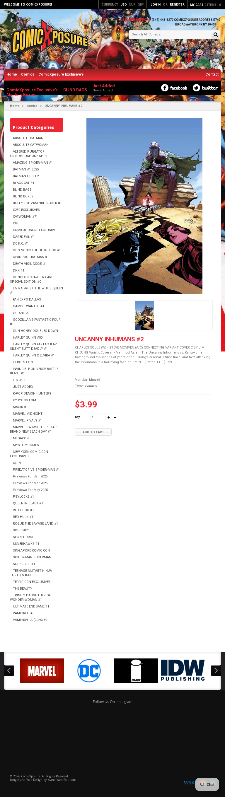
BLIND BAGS (22, 190)
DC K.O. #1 (21, 243)
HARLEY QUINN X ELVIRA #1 (34, 355)
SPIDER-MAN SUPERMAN (32, 557)
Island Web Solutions (61, 780)
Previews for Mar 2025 (30, 483)
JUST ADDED (23, 387)
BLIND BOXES (23, 196)
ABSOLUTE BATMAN (28, 138)
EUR (132, 4)
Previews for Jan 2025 (30, 476)
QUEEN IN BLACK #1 (28, 503)
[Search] (216, 35)
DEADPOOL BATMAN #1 (31, 257)
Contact (212, 74)
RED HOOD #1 (23, 510)
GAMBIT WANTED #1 (28, 306)
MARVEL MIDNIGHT (27, 414)
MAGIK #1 (20, 407)
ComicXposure (30, 776)
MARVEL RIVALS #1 (27, 420)
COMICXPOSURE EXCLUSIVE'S (36, 230)
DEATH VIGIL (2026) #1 (30, 264)
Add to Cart (93, 432)
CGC (16, 223)
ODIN (17, 463)
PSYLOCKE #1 (23, 497)
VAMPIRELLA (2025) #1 (30, 620)
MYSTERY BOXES (26, 445)
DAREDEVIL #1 (24, 237)
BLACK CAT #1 (23, 183)
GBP (141, 4)
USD (123, 4)
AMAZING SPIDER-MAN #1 (33, 163)
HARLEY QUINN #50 (27, 337)
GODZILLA (20, 313)
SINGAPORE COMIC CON (31, 550)
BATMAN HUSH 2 (26, 176)
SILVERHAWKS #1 (26, 544)
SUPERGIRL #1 (24, 564)
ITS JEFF (19, 380)
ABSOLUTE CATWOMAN (31, 145)
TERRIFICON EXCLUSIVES (32, 582)
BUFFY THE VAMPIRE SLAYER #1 (37, 203)
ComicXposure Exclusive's (61, 74)
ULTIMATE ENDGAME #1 (31, 606)
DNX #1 (18, 270)
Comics (27, 74)
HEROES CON (23, 362)
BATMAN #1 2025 (26, 169)
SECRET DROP (24, 537)
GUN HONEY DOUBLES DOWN (35, 331)
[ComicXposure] (48, 39)
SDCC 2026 (21, 530)
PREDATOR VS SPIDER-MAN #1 (36, 470)
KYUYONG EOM (24, 400)
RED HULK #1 (23, 517)
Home (11, 74)
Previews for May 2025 (30, 490)
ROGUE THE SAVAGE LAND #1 (35, 523)
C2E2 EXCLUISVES (26, 210)
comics (32, 106)
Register (177, 4)
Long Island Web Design (26, 780)
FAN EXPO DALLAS (27, 299)
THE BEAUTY (22, 589)
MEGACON (21, 438)
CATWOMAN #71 (25, 217)
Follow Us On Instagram (112, 701)
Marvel (94, 380)
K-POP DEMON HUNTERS (32, 393)
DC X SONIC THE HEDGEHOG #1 (37, 250)
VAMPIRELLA (23, 613)
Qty (77, 417)
